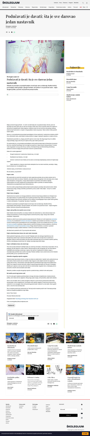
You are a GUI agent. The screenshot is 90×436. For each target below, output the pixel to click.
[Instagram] (81, 419)
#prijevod (11, 305)
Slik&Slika (76, 2)
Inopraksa (51, 7)
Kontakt (34, 407)
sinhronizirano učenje (12, 226)
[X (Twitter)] (81, 410)
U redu (85, 433)
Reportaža (35, 7)
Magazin (71, 2)
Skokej (20, 407)
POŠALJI (68, 415)
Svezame (21, 406)
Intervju (27, 7)
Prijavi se (31, 318)
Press (60, 2)
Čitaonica (65, 2)
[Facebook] (81, 406)
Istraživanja (43, 7)
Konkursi (56, 2)
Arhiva (7, 423)
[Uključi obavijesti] (88, 3)
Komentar (13, 7)
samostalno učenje (25, 226)
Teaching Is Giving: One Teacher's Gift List (27, 298)
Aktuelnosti (5, 7)
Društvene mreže (61, 7)
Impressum (35, 409)
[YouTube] (81, 415)
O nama (34, 406)
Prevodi (75, 7)
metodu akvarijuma (26, 220)
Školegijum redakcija (11, 26)
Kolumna (20, 7)
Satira (69, 7)
